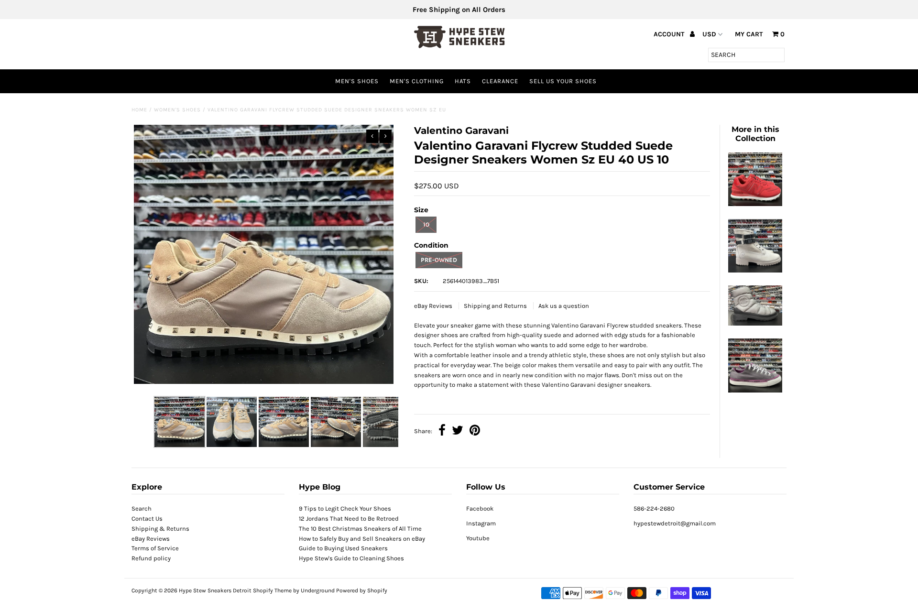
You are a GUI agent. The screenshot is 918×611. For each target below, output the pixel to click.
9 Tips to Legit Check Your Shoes (345, 508)
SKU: (421, 280)
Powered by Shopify (361, 590)
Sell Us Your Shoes (563, 81)
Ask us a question (563, 305)
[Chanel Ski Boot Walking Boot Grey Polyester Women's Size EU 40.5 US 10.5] (755, 323)
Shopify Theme (272, 590)
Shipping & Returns (160, 528)
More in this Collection (755, 134)
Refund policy (151, 558)
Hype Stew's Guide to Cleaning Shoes (351, 558)
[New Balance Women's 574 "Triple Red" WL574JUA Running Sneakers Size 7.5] (755, 203)
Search (141, 508)
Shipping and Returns (496, 305)
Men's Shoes (357, 81)
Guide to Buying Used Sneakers (343, 548)
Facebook (479, 508)
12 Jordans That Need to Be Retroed (349, 518)
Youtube (478, 538)
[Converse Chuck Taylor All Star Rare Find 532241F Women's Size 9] (755, 390)
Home (139, 110)
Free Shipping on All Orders (459, 9)
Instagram (481, 523)
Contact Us (147, 518)
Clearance (500, 81)
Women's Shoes (177, 110)
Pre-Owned (439, 259)
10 (426, 224)
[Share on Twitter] (457, 431)
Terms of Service (155, 548)
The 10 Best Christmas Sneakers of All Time (360, 528)
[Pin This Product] (475, 431)
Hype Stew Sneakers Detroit (215, 590)
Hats (463, 81)
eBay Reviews (434, 305)
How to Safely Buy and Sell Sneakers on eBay (362, 538)
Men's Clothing (417, 81)
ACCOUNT (670, 34)
